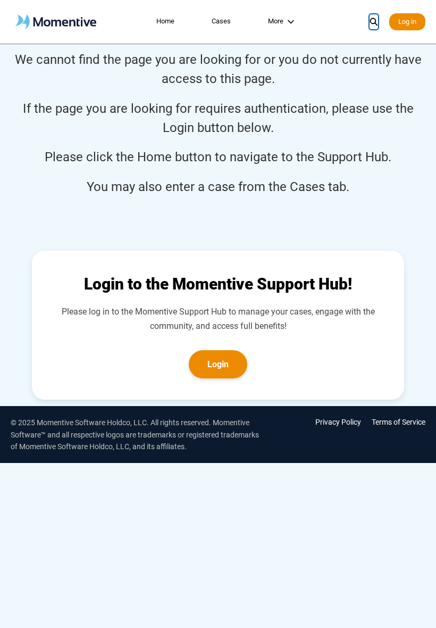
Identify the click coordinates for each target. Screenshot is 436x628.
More (275, 21)
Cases (221, 21)
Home (165, 21)
